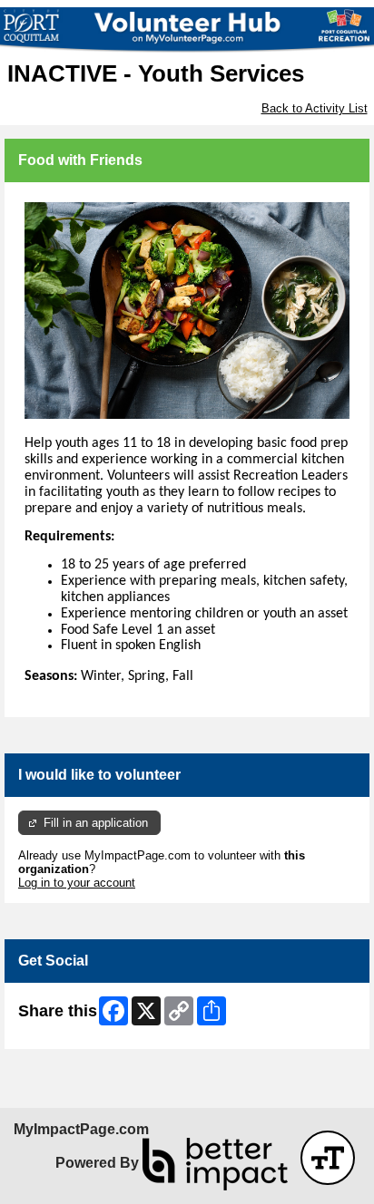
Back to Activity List (314, 108)
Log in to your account (76, 882)
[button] (327, 1158)
